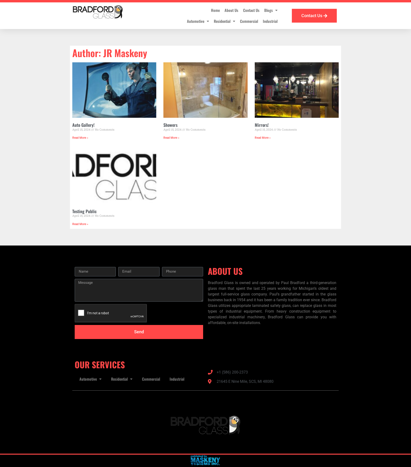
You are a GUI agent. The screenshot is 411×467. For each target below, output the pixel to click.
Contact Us (251, 10)
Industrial (270, 21)
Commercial (249, 21)
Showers (170, 125)
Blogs (268, 10)
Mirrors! (262, 125)
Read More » (80, 137)
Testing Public (84, 211)
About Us (231, 10)
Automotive (195, 21)
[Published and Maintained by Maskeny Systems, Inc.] (205, 463)
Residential (222, 21)
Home (215, 10)
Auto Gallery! (83, 125)
